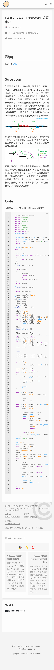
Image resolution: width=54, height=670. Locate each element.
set (9, 33)
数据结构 (29, 33)
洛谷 (15, 64)
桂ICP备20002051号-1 (27, 649)
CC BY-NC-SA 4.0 (12, 523)
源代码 (20, 646)
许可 (13, 646)
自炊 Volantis (36, 646)
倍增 (13, 33)
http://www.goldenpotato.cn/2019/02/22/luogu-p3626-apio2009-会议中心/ (27, 509)
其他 (19, 33)
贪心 (36, 33)
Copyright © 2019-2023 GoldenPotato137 (27, 654)
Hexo (27, 646)
